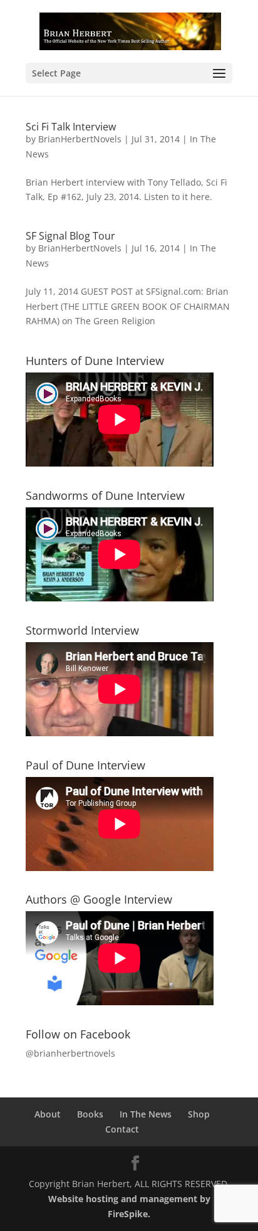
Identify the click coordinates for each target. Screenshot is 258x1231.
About (47, 1114)
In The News (146, 1114)
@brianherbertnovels (70, 1053)
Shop (199, 1114)
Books (90, 1114)
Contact (122, 1129)
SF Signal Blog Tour (70, 236)
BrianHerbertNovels (79, 139)
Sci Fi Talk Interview (71, 127)
